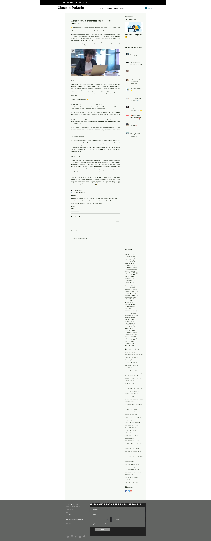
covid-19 (127, 480)
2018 (126, 352)
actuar (127, 396)
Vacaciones (135, 391)
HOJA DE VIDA (129, 373)
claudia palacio (75, 203)
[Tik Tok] (76, 536)
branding (128, 422)
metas (87, 203)
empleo (106, 198)
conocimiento (129, 469)
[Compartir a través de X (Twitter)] (75, 216)
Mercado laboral (130, 386)
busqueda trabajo (130, 430)
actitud (127, 393)
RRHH (126, 391)
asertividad (139, 404)
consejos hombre (137, 472)
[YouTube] (86, 2)
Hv (102, 198)
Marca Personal (129, 380)
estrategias (84, 200)
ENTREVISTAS (128, 367)
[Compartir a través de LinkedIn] (79, 216)
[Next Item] (140, 27)
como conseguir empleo (132, 448)
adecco (132, 396)
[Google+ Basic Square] (131, 491)
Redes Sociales (75, 211)
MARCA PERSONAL (95, 198)
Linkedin (127, 378)
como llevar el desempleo (133, 451)
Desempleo (77, 200)
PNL (126, 388)
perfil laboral (107, 200)
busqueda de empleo (132, 425)
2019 (130, 352)
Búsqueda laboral (130, 357)
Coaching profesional (131, 362)
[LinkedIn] (76, 2)
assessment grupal (131, 414)
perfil (91, 203)
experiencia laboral (98, 200)
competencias (129, 461)
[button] (95, 62)
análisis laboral (129, 401)
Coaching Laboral (130, 360)
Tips (72, 200)
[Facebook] (84, 536)
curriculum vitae (113, 198)
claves (137, 440)
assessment (129, 406)
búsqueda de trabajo (131, 435)
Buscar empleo (138, 354)
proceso (95, 203)
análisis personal (130, 404)
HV (135, 375)
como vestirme (129, 459)
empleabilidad (74, 198)
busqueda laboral (130, 427)
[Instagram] (80, 2)
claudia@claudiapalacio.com (74, 519)
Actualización (129, 354)
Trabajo (73, 208)
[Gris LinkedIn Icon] (68, 536)
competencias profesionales (134, 467)
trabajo (90, 200)
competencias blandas (132, 464)
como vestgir (129, 453)
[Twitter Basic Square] (129, 491)
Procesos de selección (135, 388)
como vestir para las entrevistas (134, 456)
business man (136, 422)
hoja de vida (82, 198)
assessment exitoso (131, 412)
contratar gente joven (131, 477)
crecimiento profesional (132, 482)
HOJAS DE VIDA (129, 375)
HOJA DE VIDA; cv (138, 373)
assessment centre (131, 409)
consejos (82, 203)
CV (88, 198)
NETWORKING (139, 386)
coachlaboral (139, 443)
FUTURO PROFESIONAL (131, 370)
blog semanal (133, 420)
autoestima (137, 417)
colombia (128, 446)
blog (126, 420)
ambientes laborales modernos (134, 399)
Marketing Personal (130, 383)
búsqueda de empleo (131, 433)
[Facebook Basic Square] (126, 491)
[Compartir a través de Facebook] (71, 216)
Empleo (73, 206)
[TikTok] (83, 2)
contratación (129, 474)
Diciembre (136, 365)
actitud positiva (135, 393)
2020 (133, 352)
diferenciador (115, 200)
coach (100, 203)
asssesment (129, 417)
